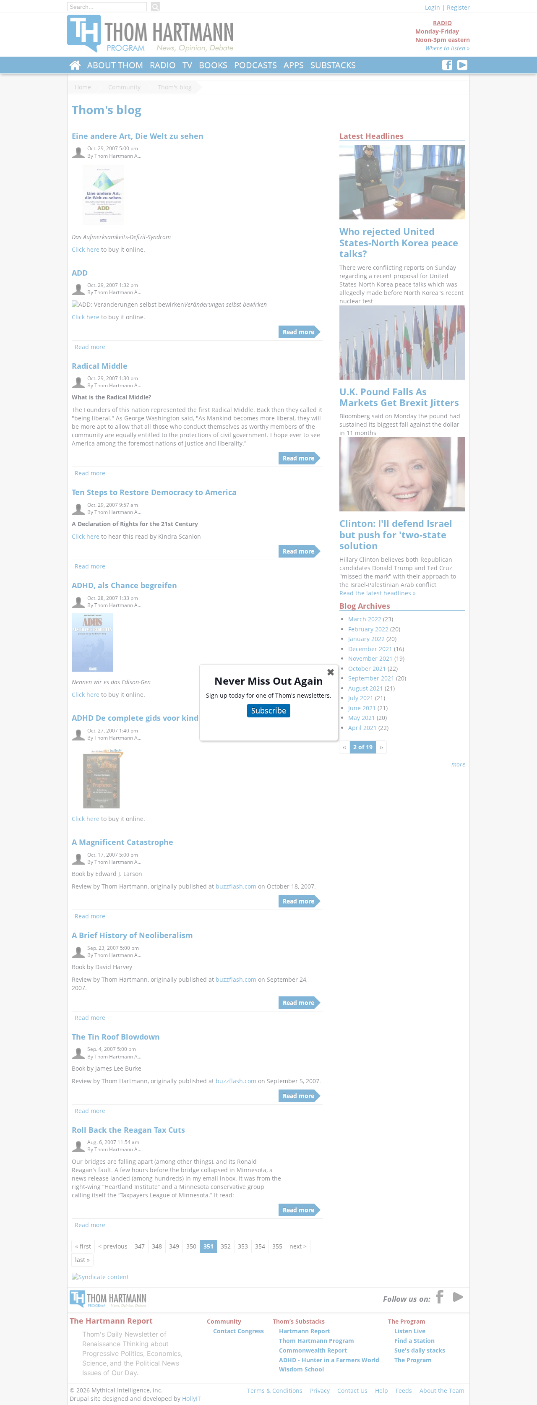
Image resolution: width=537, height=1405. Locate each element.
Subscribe (268, 710)
